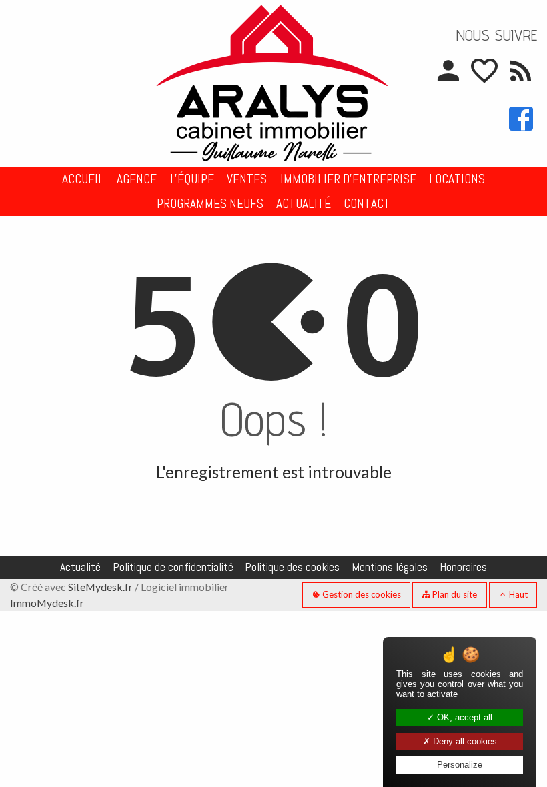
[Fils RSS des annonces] (519, 78)
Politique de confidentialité (173, 567)
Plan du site (453, 594)
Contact (367, 203)
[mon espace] (447, 78)
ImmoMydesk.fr (47, 602)
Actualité (303, 203)
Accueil (83, 179)
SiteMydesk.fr (100, 586)
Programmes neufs (210, 203)
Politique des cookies (292, 567)
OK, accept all (463, 717)
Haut (517, 594)
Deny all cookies (463, 741)
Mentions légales (390, 567)
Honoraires (463, 567)
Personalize (459, 765)
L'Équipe (192, 179)
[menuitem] (82, 179)
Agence (137, 179)
